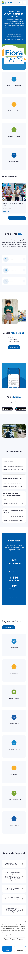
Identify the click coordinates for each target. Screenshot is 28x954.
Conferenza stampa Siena (14, 34)
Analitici (13, 939)
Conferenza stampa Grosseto (14, 36)
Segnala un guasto (14, 136)
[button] (3, 198)
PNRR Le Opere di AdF (14, 800)
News (4, 184)
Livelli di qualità (14, 724)
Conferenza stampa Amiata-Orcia (14, 39)
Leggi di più (6, 211)
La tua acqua (14, 673)
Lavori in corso (14, 451)
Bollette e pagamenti (14, 85)
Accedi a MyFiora (14, 161)
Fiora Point (14, 648)
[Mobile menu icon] (24, 2)
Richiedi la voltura (14, 111)
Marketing (21, 939)
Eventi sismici (14, 825)
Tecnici (6, 939)
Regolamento (14, 774)
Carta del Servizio (14, 749)
